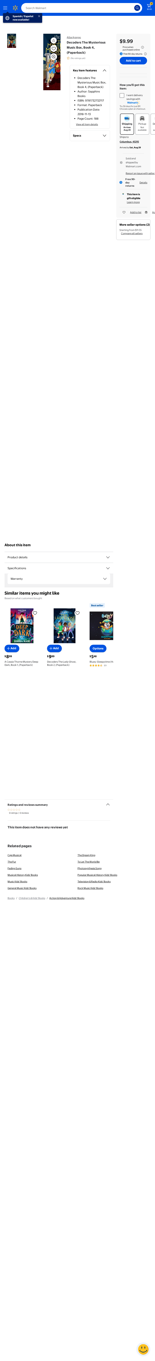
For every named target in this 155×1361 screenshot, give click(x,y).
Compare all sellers (132, 233)
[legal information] (142, 47)
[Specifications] (108, 568)
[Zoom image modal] (53, 56)
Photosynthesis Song (90, 868)
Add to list (135, 212)
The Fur (12, 861)
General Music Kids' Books (22, 888)
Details (143, 182)
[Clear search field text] (132, 8)
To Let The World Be (89, 861)
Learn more (133, 202)
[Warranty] (105, 579)
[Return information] (144, 53)
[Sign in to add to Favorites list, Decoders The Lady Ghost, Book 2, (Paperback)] (77, 613)
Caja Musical (15, 855)
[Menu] (6, 8)
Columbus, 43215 (129, 141)
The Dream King (86, 855)
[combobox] (81, 8)
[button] (46, 62)
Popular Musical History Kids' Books (97, 874)
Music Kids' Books (17, 881)
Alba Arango (74, 37)
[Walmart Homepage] (15, 8)
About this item (18, 545)
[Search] (137, 8)
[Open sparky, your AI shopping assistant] (143, 1349)
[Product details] (108, 557)
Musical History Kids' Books (23, 874)
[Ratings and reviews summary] (108, 803)
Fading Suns (14, 868)
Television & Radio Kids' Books (94, 881)
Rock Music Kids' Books (90, 888)
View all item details (87, 124)
